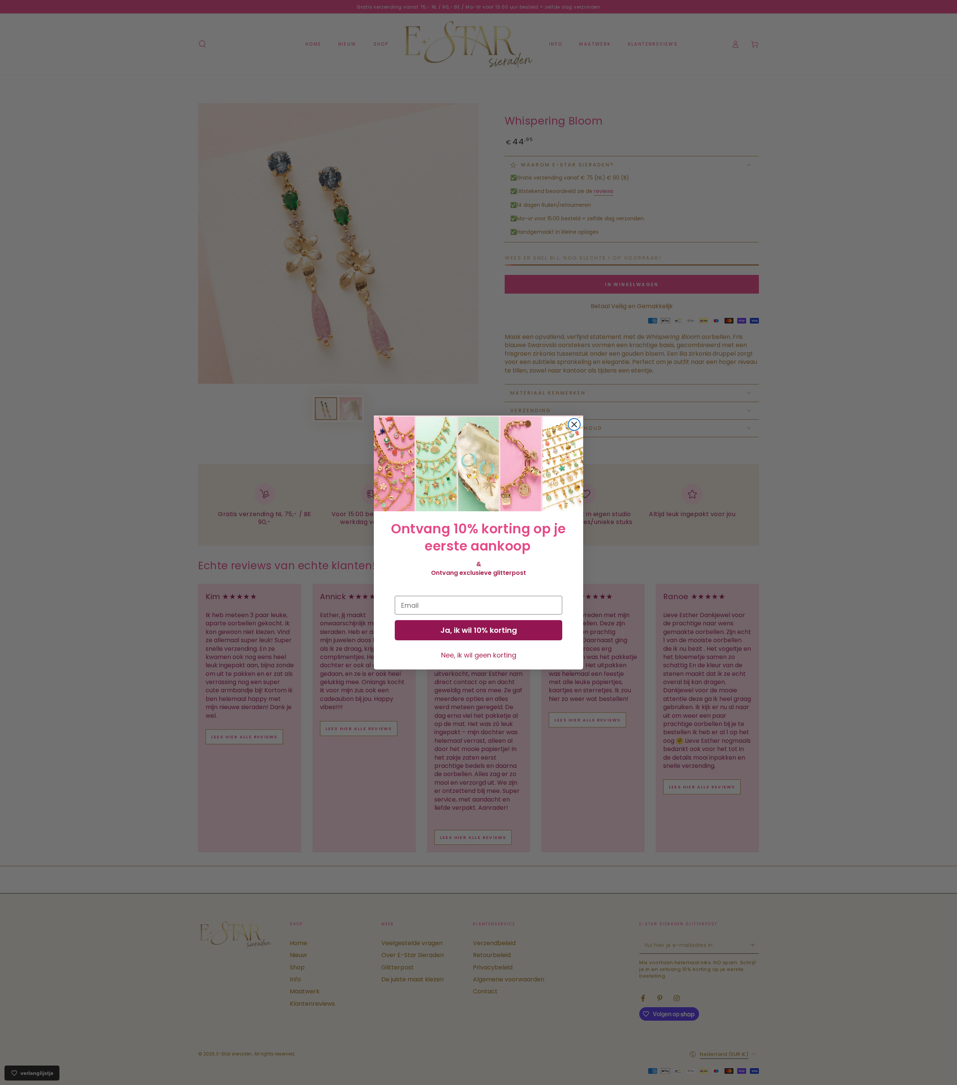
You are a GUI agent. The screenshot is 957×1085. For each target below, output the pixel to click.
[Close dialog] (574, 424)
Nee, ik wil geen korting (478, 655)
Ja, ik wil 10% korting (478, 630)
